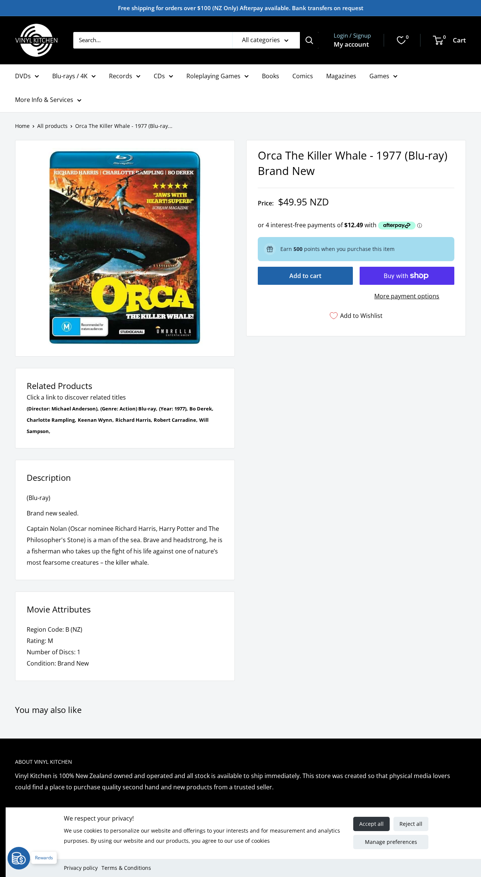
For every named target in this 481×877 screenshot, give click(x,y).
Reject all (410, 823)
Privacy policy (81, 867)
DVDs (23, 76)
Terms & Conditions (126, 867)
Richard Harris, (133, 419)
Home (22, 125)
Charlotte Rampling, (51, 419)
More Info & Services (44, 100)
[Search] (309, 40)
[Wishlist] (401, 40)
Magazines (341, 76)
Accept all (371, 823)
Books (270, 76)
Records (120, 76)
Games (379, 76)
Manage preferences (391, 841)
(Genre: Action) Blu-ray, (128, 408)
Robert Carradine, (176, 419)
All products (52, 125)
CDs (159, 76)
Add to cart (305, 276)
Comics (302, 76)
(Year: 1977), (173, 408)
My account (351, 44)
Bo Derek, (201, 408)
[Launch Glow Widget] (19, 858)
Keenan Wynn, (96, 419)
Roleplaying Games (213, 76)
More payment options (406, 296)
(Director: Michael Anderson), (63, 408)
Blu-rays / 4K (70, 76)
